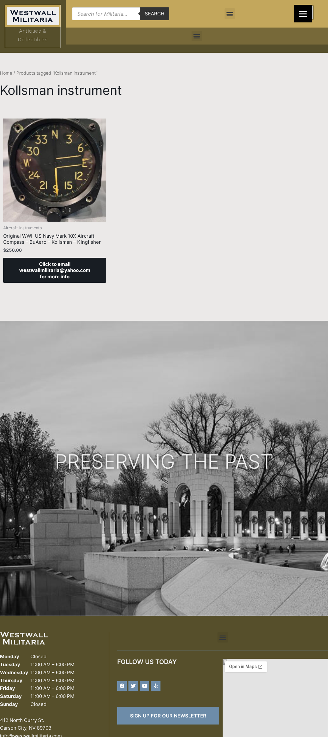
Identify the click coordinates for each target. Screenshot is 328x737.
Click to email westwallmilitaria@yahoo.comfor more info (54, 270)
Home (6, 73)
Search (154, 14)
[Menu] (303, 13)
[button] (230, 13)
